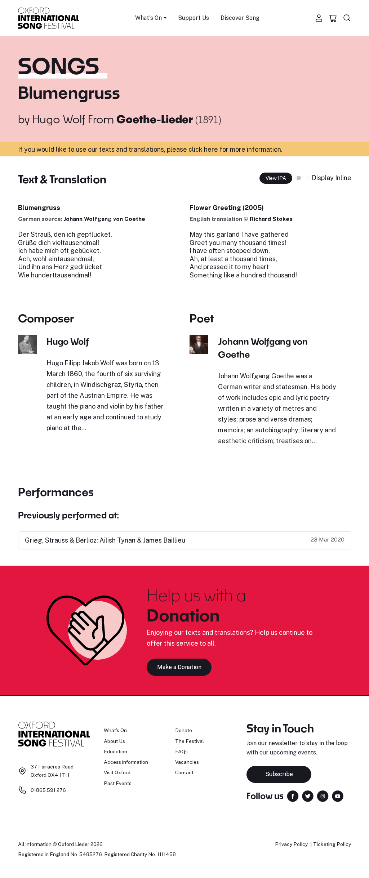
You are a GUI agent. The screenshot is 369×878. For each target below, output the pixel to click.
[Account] (319, 18)
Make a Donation (179, 667)
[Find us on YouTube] (337, 795)
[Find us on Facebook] (293, 795)
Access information (126, 762)
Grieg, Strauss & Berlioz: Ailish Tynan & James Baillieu (105, 540)
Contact (184, 772)
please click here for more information (224, 149)
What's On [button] (148, 17)
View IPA (276, 178)
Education (115, 751)
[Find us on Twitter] (308, 795)
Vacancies (187, 762)
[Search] (347, 18)
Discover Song (240, 17)
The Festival (189, 741)
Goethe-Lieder (155, 118)
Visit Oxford (117, 772)
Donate (183, 730)
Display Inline (331, 178)
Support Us (193, 17)
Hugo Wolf (58, 118)
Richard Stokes (271, 218)
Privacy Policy (291, 844)
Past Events (118, 783)
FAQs (181, 751)
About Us (114, 741)
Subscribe (279, 774)
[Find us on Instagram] (323, 795)
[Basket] (333, 18)
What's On (115, 730)
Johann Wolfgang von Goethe (104, 218)
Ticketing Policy (332, 844)
